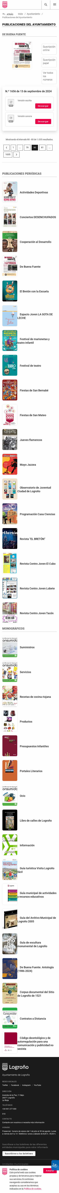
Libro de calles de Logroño (36, 820)
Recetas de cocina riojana (35, 696)
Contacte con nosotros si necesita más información (23, 1122)
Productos (26, 721)
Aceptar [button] (50, 1170)
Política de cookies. (33, 1189)
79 (28, 148)
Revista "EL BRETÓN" (32, 539)
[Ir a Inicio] (4, 4)
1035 (8, 155)
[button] (20, 147)
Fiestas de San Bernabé (34, 390)
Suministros (27, 647)
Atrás (7, 14)
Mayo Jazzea (28, 464)
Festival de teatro (30, 365)
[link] (45, 4)
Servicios (25, 672)
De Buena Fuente (30, 266)
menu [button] (54, 4)
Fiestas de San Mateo (33, 415)
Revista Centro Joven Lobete (37, 588)
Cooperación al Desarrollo (35, 241)
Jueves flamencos (31, 439)
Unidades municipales (15, 1164)
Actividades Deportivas (34, 192)
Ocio (22, 795)
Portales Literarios (31, 771)
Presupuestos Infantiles (34, 746)
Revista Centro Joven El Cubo (38, 563)
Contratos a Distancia (33, 1018)
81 (43, 148)
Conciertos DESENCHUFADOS (38, 217)
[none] (55, 4)
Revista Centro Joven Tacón (37, 613)
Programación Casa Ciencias (37, 514)
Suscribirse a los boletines (19, 1153)
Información (27, 845)
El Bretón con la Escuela (34, 291)
